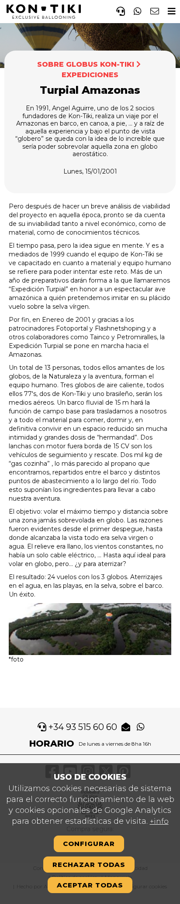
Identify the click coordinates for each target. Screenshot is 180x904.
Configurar (89, 843)
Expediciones (90, 75)
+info (159, 821)
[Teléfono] (120, 10)
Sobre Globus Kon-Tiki (85, 64)
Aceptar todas (90, 885)
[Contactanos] (154, 10)
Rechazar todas (88, 864)
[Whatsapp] (138, 10)
